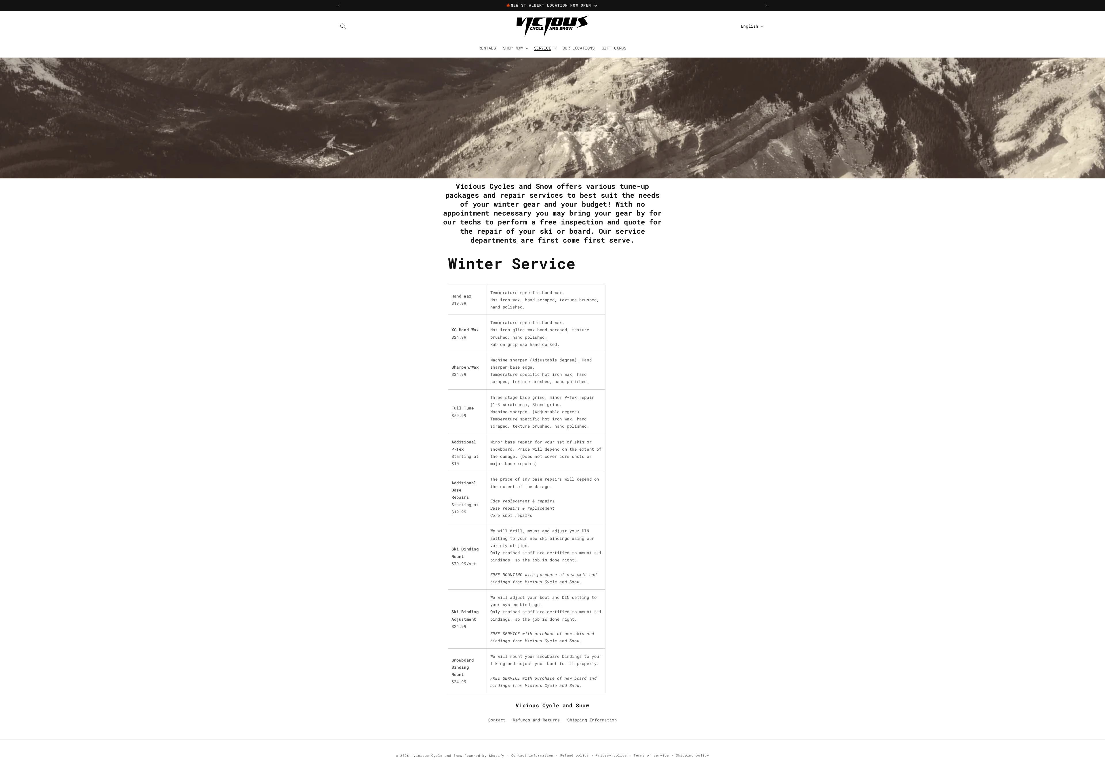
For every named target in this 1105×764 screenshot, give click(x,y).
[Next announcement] (766, 5)
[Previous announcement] (338, 5)
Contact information (532, 755)
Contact (497, 720)
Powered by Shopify (484, 755)
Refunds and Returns (536, 720)
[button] (343, 26)
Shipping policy (692, 755)
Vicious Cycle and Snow (438, 755)
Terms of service (651, 755)
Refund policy (574, 755)
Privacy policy (611, 755)
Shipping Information (592, 720)
